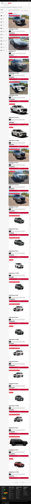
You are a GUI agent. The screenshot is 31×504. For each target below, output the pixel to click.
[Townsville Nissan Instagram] (29, 0)
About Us (25, 489)
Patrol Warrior (4, 499)
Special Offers (11, 493)
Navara (3, 493)
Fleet (24, 490)
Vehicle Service (18, 489)
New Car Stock (11, 488)
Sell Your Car (11, 498)
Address (19, 0)
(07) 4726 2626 (25, 0)
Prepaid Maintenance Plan (18, 494)
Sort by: (22, 10)
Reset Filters (10, 13)
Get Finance (19, 101)
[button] (29, 4)
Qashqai (3, 488)
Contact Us (25, 491)
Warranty (17, 492)
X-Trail (3, 489)
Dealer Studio (7, 503)
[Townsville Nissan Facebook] (28, 0)
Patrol (3, 490)
